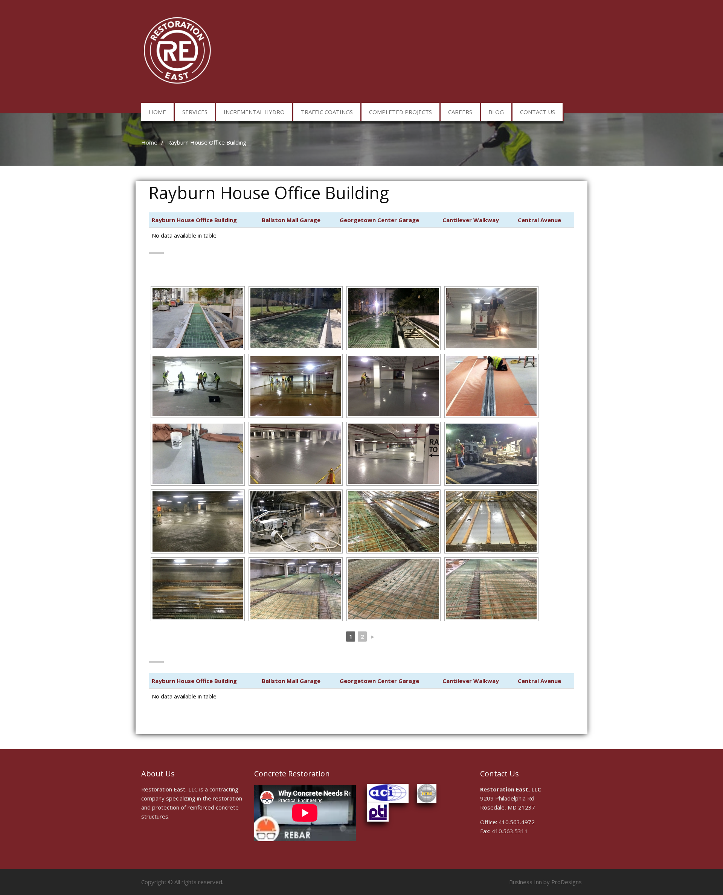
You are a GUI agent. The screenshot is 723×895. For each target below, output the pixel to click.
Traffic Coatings (327, 112)
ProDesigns (566, 882)
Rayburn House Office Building (194, 220)
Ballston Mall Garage (291, 220)
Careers (460, 112)
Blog (496, 112)
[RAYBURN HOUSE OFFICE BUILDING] (198, 318)
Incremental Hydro (254, 112)
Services (194, 112)
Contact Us (537, 112)
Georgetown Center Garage (379, 220)
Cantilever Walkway (470, 220)
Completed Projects (400, 112)
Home (157, 112)
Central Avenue (539, 220)
